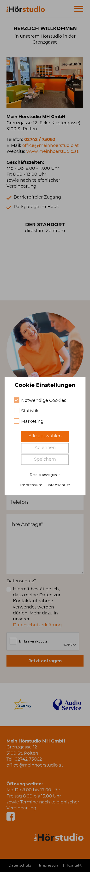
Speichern (45, 460)
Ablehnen (45, 448)
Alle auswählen (45, 436)
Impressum (31, 485)
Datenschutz (58, 485)
